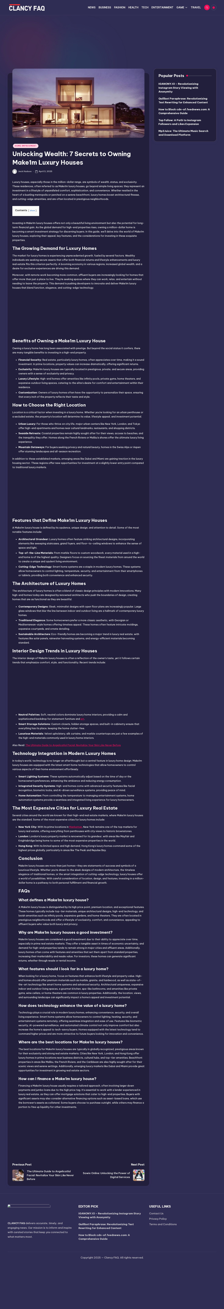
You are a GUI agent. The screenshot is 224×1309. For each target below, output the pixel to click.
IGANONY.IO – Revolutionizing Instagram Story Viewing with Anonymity (178, 87)
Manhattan (75, 826)
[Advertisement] (112, 38)
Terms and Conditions (163, 1224)
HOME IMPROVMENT (26, 146)
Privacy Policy (158, 1218)
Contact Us (156, 1213)
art (82, 718)
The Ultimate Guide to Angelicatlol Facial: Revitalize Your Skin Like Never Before (73, 745)
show (32, 210)
